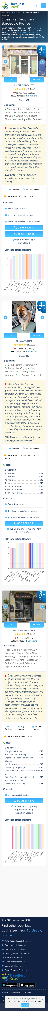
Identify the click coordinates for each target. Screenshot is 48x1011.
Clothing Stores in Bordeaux (17, 953)
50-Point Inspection (29, 32)
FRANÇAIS (6, 16)
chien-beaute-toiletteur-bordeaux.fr (24, 222)
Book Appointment (17, 208)
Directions (32, 96)
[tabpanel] (24, 62)
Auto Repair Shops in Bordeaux (18, 941)
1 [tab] (20, 73)
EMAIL (37, 80)
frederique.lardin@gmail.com (21, 215)
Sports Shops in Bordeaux (16, 970)
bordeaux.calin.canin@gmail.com (22, 511)
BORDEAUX (18, 13)
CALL (11, 80)
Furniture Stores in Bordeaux (17, 962)
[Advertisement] (24, 893)
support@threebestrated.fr (20, 992)
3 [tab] (24, 73)
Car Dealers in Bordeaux (15, 949)
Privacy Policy (36, 1001)
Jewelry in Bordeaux (14, 966)
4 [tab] (25, 618)
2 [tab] (22, 73)
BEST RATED (6, 13)
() (30, 89)
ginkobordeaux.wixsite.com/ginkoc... (24, 517)
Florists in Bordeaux (13, 957)
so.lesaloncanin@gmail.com (19, 795)
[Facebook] (2, 997)
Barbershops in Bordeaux (16, 945)
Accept (25, 1005)
